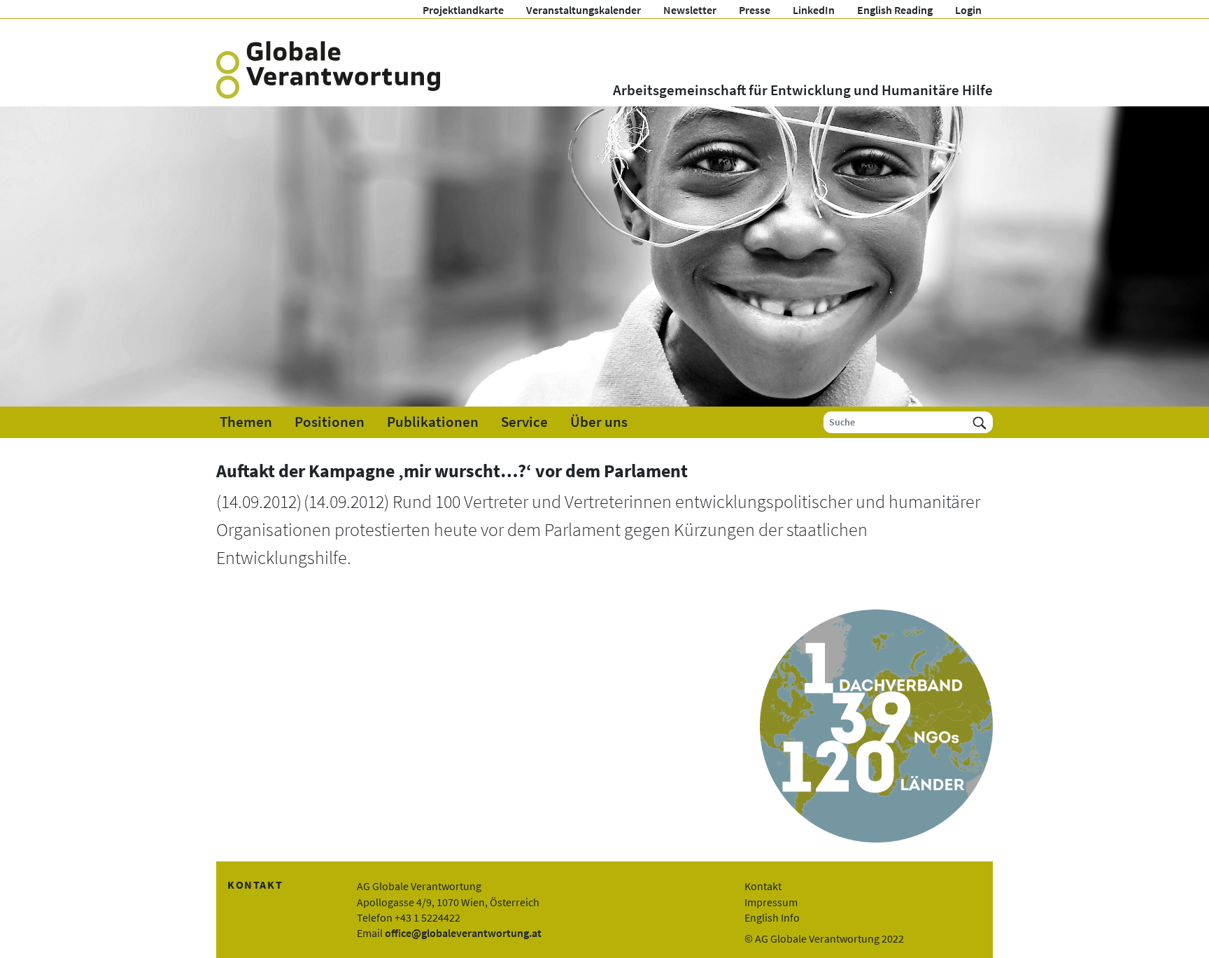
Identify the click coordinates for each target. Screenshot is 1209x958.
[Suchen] (979, 422)
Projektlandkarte (463, 10)
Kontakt (763, 886)
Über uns (599, 422)
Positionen (330, 422)
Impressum (771, 902)
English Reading (895, 10)
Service (524, 422)
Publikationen (433, 422)
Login (968, 10)
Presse (754, 10)
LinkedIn (814, 10)
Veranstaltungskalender (583, 10)
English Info (772, 917)
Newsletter (689, 10)
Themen (246, 422)
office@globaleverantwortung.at (463, 933)
